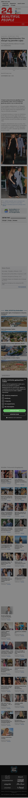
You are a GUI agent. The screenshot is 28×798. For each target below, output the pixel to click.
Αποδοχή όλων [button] (14, 410)
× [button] (24, 379)
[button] (14, 417)
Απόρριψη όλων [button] (14, 414)
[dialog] (14, 399)
